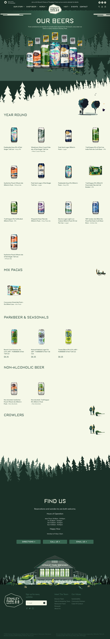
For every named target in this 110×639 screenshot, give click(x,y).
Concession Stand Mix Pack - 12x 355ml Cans (14, 303)
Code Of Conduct (77, 604)
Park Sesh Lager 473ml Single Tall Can (41, 184)
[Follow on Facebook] (102, 3)
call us (54, 542)
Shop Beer (31, 7)
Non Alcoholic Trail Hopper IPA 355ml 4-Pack (40, 402)
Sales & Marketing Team (62, 601)
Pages (84, 635)
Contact (84, 7)
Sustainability (76, 599)
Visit (66, 7)
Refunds (96, 634)
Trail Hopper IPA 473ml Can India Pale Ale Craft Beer (95, 148)
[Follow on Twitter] (99, 3)
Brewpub (57, 606)
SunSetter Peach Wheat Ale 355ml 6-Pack (13, 184)
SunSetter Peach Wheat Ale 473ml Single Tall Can (13, 257)
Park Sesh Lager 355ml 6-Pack (66, 148)
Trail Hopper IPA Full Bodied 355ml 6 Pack (13, 220)
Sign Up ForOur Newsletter (11, 2)
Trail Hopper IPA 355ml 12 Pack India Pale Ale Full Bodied (94, 185)
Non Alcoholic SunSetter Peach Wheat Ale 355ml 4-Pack (13, 402)
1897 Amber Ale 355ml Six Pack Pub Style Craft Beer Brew (94, 221)
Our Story (18, 7)
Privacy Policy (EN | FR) (75, 635)
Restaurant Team (60, 604)
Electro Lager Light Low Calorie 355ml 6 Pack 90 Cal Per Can (67, 221)
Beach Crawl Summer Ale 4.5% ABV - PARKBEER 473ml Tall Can (14, 351)
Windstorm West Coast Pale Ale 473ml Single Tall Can (40, 149)
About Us (57, 608)
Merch (42, 7)
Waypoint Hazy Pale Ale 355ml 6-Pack (40, 220)
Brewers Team (59, 599)
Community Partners (78, 601)
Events (74, 7)
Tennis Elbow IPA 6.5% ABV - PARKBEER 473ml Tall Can (68, 350)
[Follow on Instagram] (105, 3)
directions (27, 542)
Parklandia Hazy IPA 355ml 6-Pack (68, 184)
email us (80, 542)
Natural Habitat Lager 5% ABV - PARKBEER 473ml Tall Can (40, 351)
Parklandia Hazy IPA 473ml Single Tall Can (13, 148)
